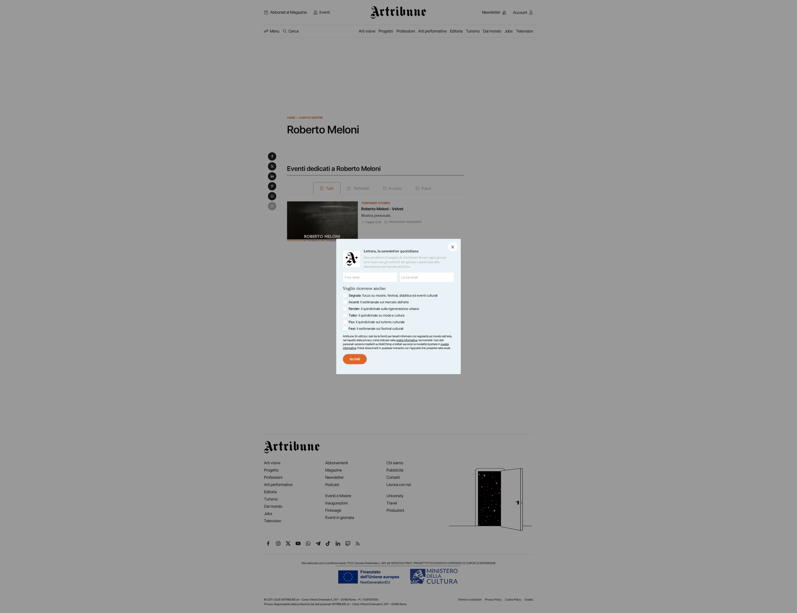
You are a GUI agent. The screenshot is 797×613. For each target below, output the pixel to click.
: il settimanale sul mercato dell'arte (379, 302)
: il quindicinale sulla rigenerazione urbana (384, 309)
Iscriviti (355, 359)
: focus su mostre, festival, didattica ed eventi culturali (393, 295)
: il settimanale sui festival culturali (376, 328)
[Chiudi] (452, 246)
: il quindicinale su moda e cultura (376, 315)
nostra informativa (406, 340)
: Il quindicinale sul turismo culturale (377, 322)
